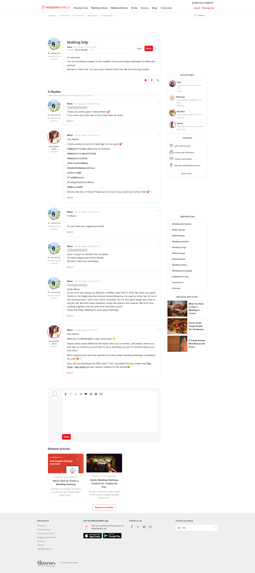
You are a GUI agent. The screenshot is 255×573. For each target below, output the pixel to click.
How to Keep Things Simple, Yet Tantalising (197, 326)
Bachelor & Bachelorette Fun (187, 165)
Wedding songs (179, 247)
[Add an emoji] (86, 394)
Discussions (93, 15)
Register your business (47, 537)
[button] (145, 80)
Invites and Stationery (184, 152)
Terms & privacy (43, 529)
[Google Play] (112, 538)
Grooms (145, 8)
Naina (69, 47)
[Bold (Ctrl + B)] (66, 394)
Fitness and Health (183, 159)
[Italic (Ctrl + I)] (71, 394)
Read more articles (104, 507)
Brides (134, 8)
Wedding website (44, 549)
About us (41, 541)
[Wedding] (55, 8)
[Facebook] (131, 526)
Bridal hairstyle (178, 259)
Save (139, 48)
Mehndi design (178, 253)
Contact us (41, 526)
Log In (197, 8)
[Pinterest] (144, 526)
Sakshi (180, 123)
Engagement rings (180, 276)
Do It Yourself (78, 15)
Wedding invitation (180, 241)
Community (166, 8)
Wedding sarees (179, 265)
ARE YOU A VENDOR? (204, 3)
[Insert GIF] (101, 394)
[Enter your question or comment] (110, 413)
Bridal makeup (178, 230)
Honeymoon (177, 282)
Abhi (179, 82)
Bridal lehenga (178, 235)
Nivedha (181, 111)
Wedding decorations (182, 224)
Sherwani (176, 288)
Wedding (52, 15)
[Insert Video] (96, 394)
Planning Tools (81, 8)
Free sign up (208, 8)
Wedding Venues (99, 8)
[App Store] (92, 538)
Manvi (70, 135)
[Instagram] (150, 526)
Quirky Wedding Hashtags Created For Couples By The (104, 483)
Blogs (155, 8)
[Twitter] (138, 526)
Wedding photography (182, 270)
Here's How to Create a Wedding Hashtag (66, 482)
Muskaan (180, 97)
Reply (148, 48)
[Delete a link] (76, 394)
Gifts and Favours (182, 146)
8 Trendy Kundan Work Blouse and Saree (197, 343)
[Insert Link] (81, 394)
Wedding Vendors (119, 8)
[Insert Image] (91, 394)
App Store (80, 366)
